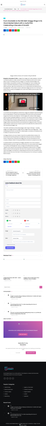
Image (6, 231)
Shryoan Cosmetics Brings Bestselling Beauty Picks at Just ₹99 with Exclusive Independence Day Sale (25, 313)
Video (6, 238)
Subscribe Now (31, 352)
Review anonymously (11, 244)
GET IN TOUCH (23, 334)
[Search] (44, 4)
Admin (6, 27)
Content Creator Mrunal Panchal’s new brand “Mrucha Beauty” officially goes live (33, 174)
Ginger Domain (36, 423)
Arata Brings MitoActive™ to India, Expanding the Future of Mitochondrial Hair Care (23, 305)
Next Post (37, 170)
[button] (39, 255)
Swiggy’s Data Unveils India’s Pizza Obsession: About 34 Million (31, 278)
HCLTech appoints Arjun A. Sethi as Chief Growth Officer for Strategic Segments (12, 174)
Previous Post (10, 170)
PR (3, 275)
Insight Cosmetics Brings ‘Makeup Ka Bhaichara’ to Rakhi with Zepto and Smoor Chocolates (25, 296)
